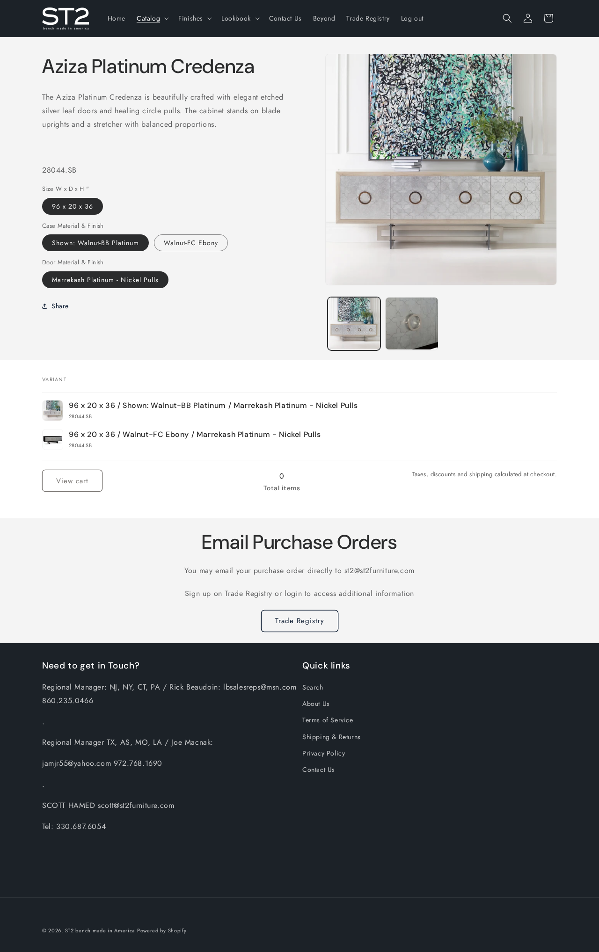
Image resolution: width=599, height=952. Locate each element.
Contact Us (318, 769)
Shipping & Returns (331, 736)
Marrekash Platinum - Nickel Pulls (105, 279)
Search (312, 687)
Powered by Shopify (162, 930)
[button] (152, 18)
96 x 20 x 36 (72, 206)
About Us (316, 703)
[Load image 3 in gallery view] (411, 323)
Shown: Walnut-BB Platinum (95, 242)
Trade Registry (299, 621)
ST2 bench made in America (100, 930)
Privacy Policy (323, 753)
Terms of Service (327, 720)
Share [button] (60, 306)
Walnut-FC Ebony (191, 242)
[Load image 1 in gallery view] (354, 323)
